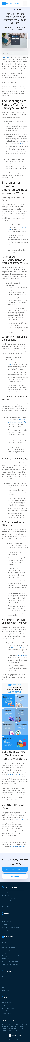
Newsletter (5, 982)
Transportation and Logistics (10, 964)
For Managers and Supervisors (10, 927)
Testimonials (5, 990)
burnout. (21, 143)
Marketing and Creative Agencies (11, 956)
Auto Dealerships (6, 942)
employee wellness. (8, 71)
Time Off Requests (7, 895)
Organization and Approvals (9, 898)
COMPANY (8, 971)
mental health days (22, 655)
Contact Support (6, 1013)
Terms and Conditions (8, 1008)
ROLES (6, 913)
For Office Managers (7, 924)
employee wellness (14, 774)
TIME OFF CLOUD (10, 887)
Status (3, 1005)
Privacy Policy (5, 1011)
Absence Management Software (11, 1024)
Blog (3, 987)
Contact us (5, 840)
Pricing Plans (5, 906)
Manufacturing (6, 958)
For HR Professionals (7, 921)
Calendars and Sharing (8, 901)
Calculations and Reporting (9, 904)
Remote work (6, 57)
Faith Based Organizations (9, 948)
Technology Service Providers (10, 961)
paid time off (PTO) (17, 647)
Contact (4, 979)
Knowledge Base (6, 1002)
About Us (4, 976)
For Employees (6, 930)
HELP (6, 997)
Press (3, 985)
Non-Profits (5, 953)
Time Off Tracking (12, 1030)
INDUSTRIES (8, 937)
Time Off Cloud (19, 819)
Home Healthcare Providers (9, 945)
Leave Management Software (15, 1028)
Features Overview (7, 893)
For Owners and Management (10, 919)
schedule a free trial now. (18, 847)
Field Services (6, 950)
